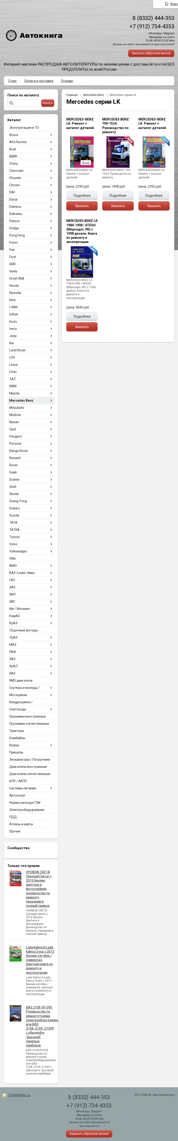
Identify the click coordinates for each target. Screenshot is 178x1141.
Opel (12, 429)
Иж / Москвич (19, 609)
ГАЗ (12, 580)
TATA (13, 522)
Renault (15, 458)
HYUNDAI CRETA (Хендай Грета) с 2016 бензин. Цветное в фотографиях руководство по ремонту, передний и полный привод (38, 889)
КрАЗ (13, 623)
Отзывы (67, 81)
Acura (13, 135)
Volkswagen (18, 551)
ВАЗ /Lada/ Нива (22, 573)
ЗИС (12, 601)
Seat (12, 487)
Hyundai (15, 293)
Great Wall (16, 278)
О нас (12, 81)
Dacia (13, 199)
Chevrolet (16, 171)
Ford (12, 257)
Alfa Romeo (18, 142)
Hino (12, 300)
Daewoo (15, 206)
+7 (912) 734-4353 (151, 26)
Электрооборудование (26, 810)
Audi (12, 149)
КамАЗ (14, 616)
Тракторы (16, 731)
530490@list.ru (19, 1095)
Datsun (14, 221)
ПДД (13, 817)
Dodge (14, 228)
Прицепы (16, 752)
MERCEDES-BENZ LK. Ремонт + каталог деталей (80, 123)
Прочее (15, 831)
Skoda (14, 494)
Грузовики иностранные (27, 716)
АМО (13, 565)
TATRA (14, 530)
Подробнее (82, 195)
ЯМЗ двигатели (20, 680)
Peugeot (15, 436)
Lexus (13, 364)
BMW (13, 156)
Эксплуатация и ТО (24, 127)
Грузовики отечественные (29, 723)
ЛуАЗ (13, 637)
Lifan (13, 372)
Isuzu (13, 321)
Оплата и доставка (38, 81)
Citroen (14, 185)
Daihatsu (15, 214)
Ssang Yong (18, 501)
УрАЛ (13, 666)
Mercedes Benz (21, 400)
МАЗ (12, 644)
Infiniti (13, 314)
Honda (14, 285)
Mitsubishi (16, 408)
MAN (12, 386)
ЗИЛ (12, 594)
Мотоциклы (18, 695)
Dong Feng (17, 235)
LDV (12, 357)
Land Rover (17, 350)
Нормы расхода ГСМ (24, 802)
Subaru (14, 508)
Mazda (14, 393)
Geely (13, 271)
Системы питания (22, 788)
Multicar (15, 415)
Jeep (13, 336)
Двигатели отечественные (29, 774)
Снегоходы (17, 709)
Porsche (15, 443)
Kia (11, 343)
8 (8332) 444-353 (153, 18)
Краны (14, 745)
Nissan (14, 422)
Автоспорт (17, 795)
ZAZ (12, 379)
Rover (13, 465)
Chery (13, 163)
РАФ (12, 652)
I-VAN (13, 307)
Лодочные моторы (23, 630)
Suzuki (14, 515)
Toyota (14, 537)
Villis (12, 558)
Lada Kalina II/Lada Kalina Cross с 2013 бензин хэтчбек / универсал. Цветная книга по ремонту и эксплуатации (40, 960)
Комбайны (17, 738)
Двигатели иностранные (28, 767)
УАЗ (12, 659)
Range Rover (18, 451)
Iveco (13, 329)
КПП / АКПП (18, 781)
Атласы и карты (21, 824)
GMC (12, 264)
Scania (14, 479)
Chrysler (15, 178)
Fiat (12, 250)
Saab (13, 472)
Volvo (13, 544)
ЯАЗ (12, 673)
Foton (13, 242)
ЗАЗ (12, 587)
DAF (12, 192)
